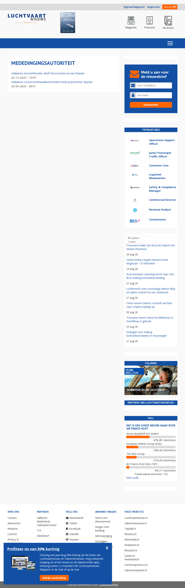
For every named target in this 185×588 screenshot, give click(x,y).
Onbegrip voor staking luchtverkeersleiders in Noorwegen (146, 333)
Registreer (153, 6)
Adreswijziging (103, 536)
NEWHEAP (43, 536)
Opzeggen (101, 541)
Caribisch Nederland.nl (131, 557)
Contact (12, 518)
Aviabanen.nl (131, 545)
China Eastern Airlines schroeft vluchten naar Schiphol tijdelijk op (149, 304)
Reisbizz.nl (130, 534)
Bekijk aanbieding (54, 578)
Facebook (75, 528)
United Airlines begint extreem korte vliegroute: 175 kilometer (147, 261)
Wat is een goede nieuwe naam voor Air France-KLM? (150, 427)
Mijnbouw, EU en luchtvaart (146, 390)
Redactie (13, 528)
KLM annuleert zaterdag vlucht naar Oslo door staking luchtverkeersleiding (150, 276)
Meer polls (132, 477)
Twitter (73, 523)
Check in (168, 6)
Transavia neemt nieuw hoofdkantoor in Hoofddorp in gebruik (149, 319)
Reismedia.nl (131, 539)
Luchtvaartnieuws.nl (136, 518)
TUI (39, 530)
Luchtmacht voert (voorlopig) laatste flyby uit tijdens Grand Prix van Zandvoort (150, 290)
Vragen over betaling (102, 528)
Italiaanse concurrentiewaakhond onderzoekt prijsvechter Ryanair (52, 82)
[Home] (27, 19)
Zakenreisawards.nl (135, 570)
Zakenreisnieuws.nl (135, 523)
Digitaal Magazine (134, 6)
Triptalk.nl (130, 528)
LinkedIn (74, 534)
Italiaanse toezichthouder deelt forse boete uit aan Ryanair (48, 73)
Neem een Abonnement (102, 519)
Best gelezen (133, 238)
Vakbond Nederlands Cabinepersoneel (46, 521)
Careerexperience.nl (135, 564)
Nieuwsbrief (76, 518)
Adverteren (14, 523)
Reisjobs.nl (130, 550)
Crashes (132, 242)
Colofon (12, 534)
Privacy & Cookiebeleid (15, 541)
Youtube (74, 539)
